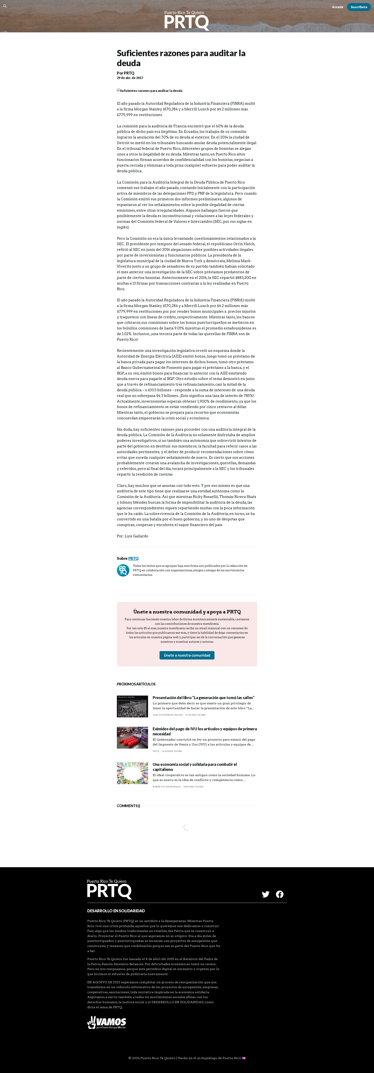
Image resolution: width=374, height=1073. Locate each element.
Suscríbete (359, 7)
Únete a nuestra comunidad (187, 655)
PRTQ (129, 73)
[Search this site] (5, 6)
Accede (337, 7)
